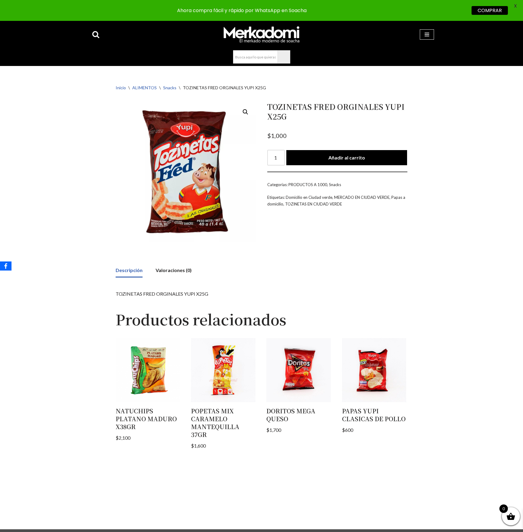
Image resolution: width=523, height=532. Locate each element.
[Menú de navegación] (427, 34)
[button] (245, 112)
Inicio (121, 87)
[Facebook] (6, 266)
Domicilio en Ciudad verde (309, 197)
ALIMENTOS (144, 87)
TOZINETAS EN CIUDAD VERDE (313, 204)
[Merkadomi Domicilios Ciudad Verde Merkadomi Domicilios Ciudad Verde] (261, 34)
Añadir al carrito (346, 157)
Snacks (169, 87)
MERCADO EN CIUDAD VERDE (362, 197)
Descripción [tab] (129, 270)
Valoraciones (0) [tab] (174, 270)
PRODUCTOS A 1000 (307, 184)
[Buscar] (96, 34)
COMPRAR (490, 10)
